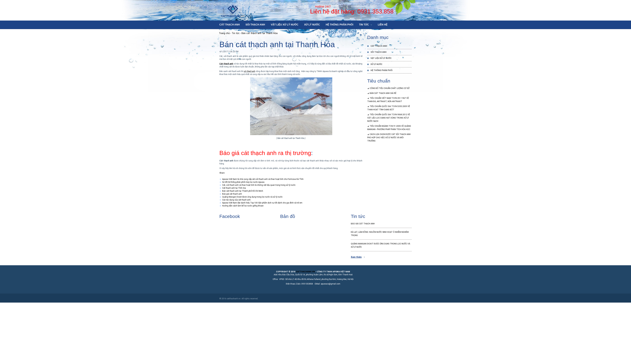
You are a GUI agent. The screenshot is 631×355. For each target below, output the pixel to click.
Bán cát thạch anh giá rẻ (383, 93)
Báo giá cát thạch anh (363, 224)
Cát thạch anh (229, 24)
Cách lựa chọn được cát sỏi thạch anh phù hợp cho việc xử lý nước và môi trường (389, 137)
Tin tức (364, 24)
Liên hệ (382, 24)
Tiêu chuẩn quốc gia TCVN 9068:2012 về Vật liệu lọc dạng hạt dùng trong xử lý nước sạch (388, 117)
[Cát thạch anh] (233, 10)
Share (221, 173)
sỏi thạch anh (249, 71)
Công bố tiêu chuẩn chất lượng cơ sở (389, 88)
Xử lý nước (312, 24)
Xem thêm (356, 257)
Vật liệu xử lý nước (284, 24)
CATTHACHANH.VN (305, 272)
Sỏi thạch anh (255, 24)
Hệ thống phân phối (339, 24)
